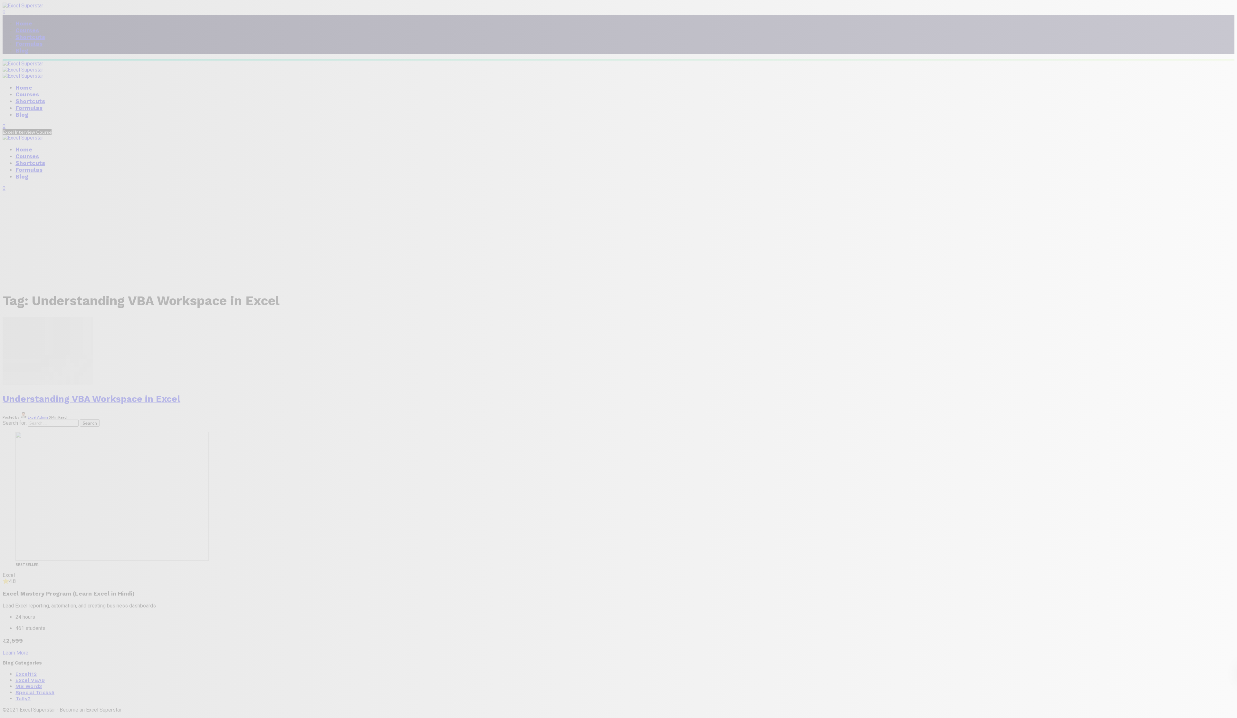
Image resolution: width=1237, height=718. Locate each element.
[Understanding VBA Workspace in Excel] (48, 383)
